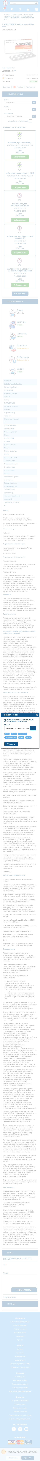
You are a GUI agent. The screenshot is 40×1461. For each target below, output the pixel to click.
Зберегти (11, 744)
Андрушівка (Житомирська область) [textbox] (19, 728)
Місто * (7, 725)
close (37, 715)
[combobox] (20, 728)
